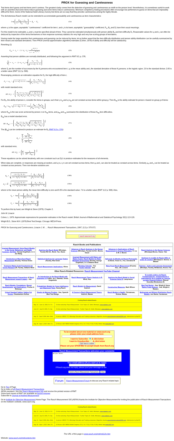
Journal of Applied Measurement (25, 396)
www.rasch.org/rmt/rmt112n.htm (97, 434)
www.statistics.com (105, 304)
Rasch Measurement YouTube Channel (102, 271)
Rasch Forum (112, 367)
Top (7, 387)
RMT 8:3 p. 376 (56, 130)
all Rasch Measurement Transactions (28, 389)
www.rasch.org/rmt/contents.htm (22, 438)
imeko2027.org (109, 323)
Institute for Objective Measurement (20, 400)
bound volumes (43, 393)
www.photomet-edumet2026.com (116, 316)
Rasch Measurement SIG (33, 391)
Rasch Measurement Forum (78, 381)
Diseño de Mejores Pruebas (47, 292)
